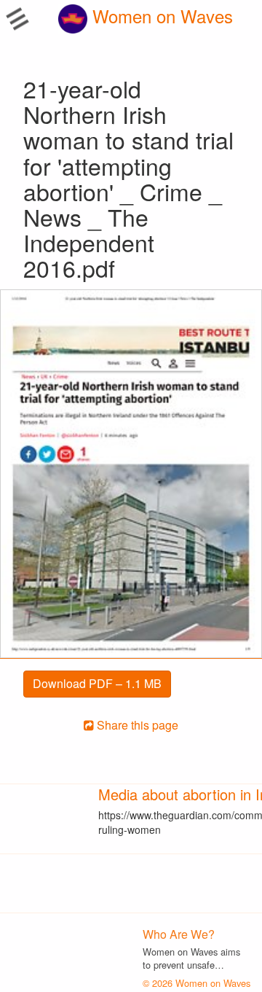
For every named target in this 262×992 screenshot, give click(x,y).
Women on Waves (160, 15)
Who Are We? (179, 934)
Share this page (136, 724)
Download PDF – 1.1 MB (97, 683)
